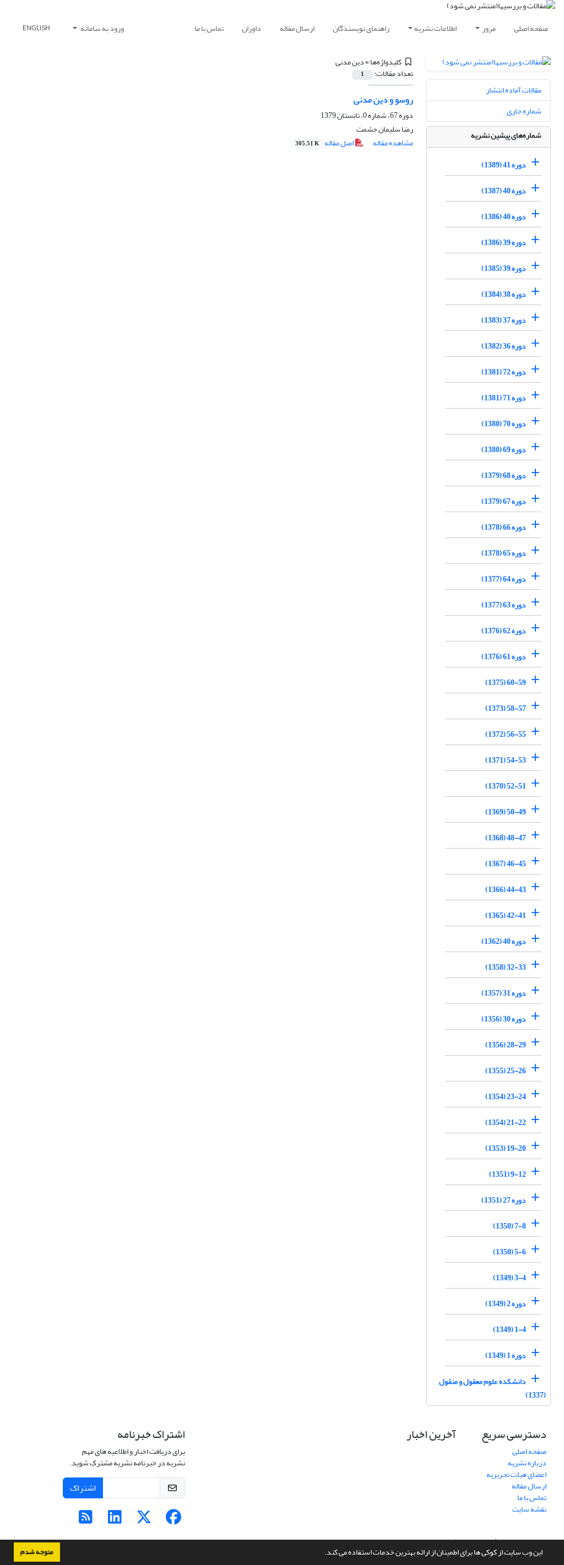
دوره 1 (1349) (505, 1355)
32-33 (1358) (505, 967)
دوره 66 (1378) (503, 527)
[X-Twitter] (144, 1520)
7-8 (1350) (509, 1226)
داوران (251, 28)
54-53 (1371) (505, 760)
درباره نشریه (527, 1462)
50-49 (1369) (505, 812)
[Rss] (85, 1520)
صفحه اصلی (531, 28)
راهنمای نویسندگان (361, 28)
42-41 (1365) (505, 915)
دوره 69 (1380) (503, 449)
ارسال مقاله (297, 28)
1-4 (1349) (509, 1329)
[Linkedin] (115, 1520)
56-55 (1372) (505, 734)
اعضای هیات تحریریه (516, 1474)
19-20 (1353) (505, 1148)
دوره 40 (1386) (503, 216)
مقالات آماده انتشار (513, 90)
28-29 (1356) (505, 1044)
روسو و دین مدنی (383, 99)
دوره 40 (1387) (503, 190)
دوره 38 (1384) (503, 294)
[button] (321, 1553)
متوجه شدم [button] (36, 1551)
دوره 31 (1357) (503, 993)
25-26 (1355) (505, 1070)
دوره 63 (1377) (503, 604)
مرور (489, 28)
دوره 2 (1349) (505, 1303)
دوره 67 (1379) (503, 501)
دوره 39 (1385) (503, 268)
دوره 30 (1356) (503, 1019)
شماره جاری (524, 111)
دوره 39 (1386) (503, 242)
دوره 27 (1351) (503, 1200)
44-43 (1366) (505, 889)
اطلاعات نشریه (435, 28)
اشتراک (83, 1488)
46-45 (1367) (505, 863)
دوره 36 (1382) (503, 346)
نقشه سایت (529, 1509)
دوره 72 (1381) (503, 372)
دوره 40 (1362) (503, 941)
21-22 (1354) (505, 1122)
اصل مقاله (325, 142)
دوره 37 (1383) (503, 320)
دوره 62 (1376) (503, 630)
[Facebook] (173, 1520)
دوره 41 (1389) (503, 164)
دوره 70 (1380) (503, 423)
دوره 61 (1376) (503, 656)
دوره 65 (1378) (503, 553)
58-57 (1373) (505, 708)
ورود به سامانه (101, 28)
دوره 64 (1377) (503, 579)
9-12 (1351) (507, 1174)
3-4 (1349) (509, 1277)
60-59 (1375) (505, 682)
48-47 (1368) (505, 837)
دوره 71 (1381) (503, 397)
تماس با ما (209, 28)
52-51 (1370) (505, 786)
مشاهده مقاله (393, 142)
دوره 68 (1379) (503, 475)
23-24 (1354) (505, 1096)
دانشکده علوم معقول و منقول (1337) (492, 1388)
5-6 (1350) (509, 1252)
